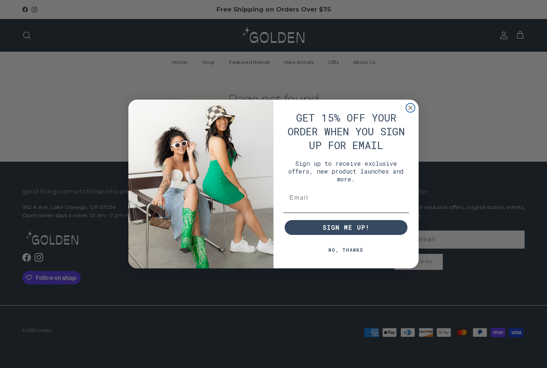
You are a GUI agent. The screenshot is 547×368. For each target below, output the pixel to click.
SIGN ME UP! (346, 227)
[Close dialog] (410, 107)
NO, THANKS (346, 250)
